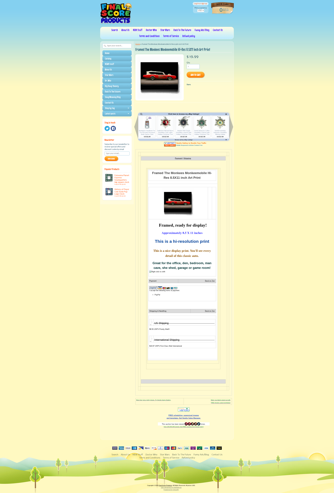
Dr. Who (108, 80)
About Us (125, 30)
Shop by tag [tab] (110, 108)
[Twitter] (107, 128)
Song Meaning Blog (113, 97)
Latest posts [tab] (110, 113)
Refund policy (188, 36)
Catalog (108, 58)
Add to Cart (196, 74)
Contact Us (218, 30)
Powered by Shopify (171, 490)
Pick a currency (201, 8)
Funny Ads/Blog (202, 30)
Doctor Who (151, 30)
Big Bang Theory (112, 86)
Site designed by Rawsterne (171, 487)
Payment (178, 158)
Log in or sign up (200, 4)
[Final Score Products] (116, 23)
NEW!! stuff (109, 64)
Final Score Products (165, 485)
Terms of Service (171, 36)
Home (107, 53)
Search (114, 30)
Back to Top (210, 281)
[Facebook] (113, 128)
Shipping (187, 158)
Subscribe (111, 159)
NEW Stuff (137, 30)
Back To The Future (182, 30)
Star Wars (165, 30)
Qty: (188, 63)
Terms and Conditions (149, 36)
